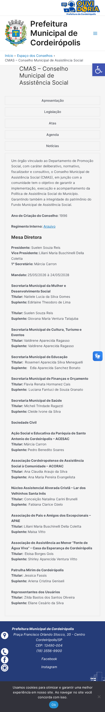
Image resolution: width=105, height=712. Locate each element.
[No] (98, 696)
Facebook (49, 659)
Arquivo (49, 226)
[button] (98, 69)
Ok (54, 705)
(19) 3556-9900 (49, 651)
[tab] (53, 100)
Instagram (49, 667)
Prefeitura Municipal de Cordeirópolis (55, 33)
